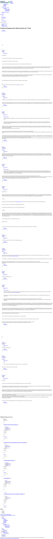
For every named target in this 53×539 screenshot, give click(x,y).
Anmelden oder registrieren (5, 12)
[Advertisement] (25, 38)
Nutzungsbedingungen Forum (11, 515)
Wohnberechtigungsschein (18, 201)
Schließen (17, 538)
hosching (5, 472)
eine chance (5, 436)
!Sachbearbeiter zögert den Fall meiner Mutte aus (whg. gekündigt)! (15, 442)
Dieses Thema (2, 14)
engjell (6, 480)
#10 (4, 288)
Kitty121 (5, 454)
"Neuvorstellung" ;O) (7, 478)
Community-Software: (5, 514)
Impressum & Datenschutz (3, 515)
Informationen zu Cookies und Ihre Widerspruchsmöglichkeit (8, 538)
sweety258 (3, 30)
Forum (3, 19)
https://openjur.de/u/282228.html (16, 292)
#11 (4, 346)
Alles (2, 15)
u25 (5, 492)
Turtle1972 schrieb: (6, 169)
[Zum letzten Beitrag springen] (4, 435)
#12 (4, 361)
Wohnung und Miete (8, 428)
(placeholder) (5, 530)
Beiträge (3, 113)
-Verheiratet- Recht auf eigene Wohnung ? (11, 424)
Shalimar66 (6, 462)
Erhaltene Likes (4, 94)
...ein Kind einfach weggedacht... (9, 460)
